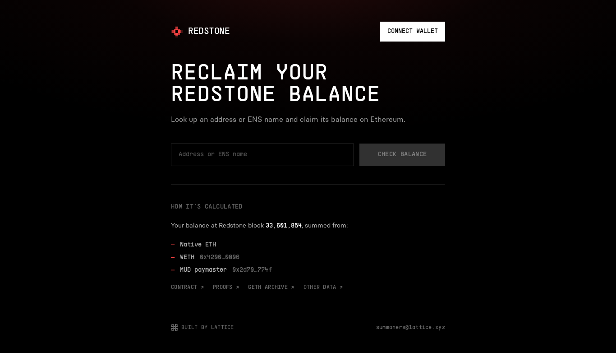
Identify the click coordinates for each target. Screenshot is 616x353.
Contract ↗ (187, 287)
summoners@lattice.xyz (410, 327)
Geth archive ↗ (271, 287)
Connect (412, 31)
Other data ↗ (323, 287)
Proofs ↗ (226, 287)
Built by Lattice (207, 327)
